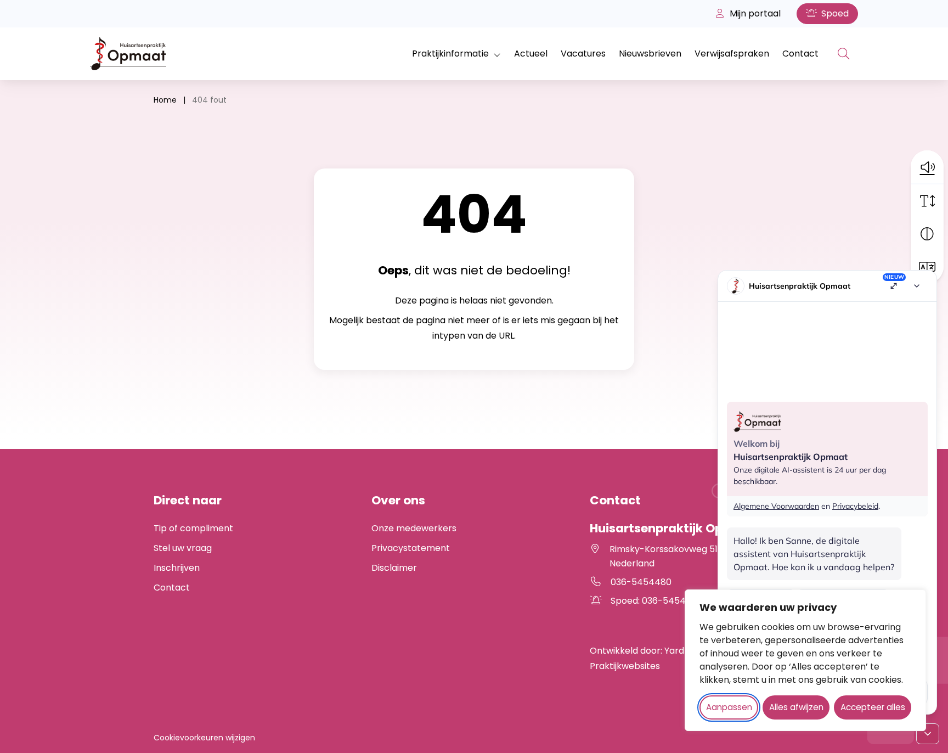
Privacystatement (410, 548)
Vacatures (583, 53)
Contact (800, 53)
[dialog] (805, 660)
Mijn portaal (754, 13)
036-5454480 (641, 582)
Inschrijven (177, 567)
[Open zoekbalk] (844, 54)
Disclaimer (394, 567)
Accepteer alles (872, 707)
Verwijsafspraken (732, 53)
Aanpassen (729, 707)
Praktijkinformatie (450, 53)
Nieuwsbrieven (650, 53)
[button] (927, 166)
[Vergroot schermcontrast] (927, 233)
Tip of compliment (193, 528)
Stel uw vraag (183, 548)
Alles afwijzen (796, 707)
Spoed (834, 13)
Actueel (531, 53)
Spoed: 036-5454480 (683, 600)
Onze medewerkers (413, 528)
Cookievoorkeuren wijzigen (204, 737)
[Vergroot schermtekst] (927, 200)
